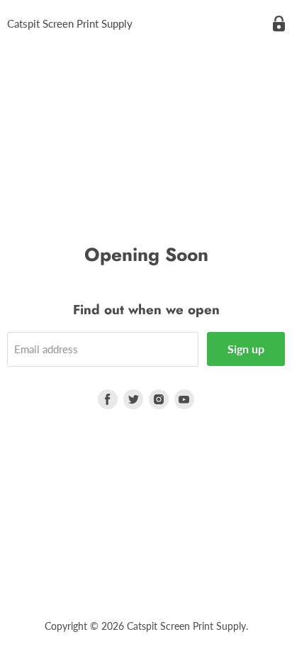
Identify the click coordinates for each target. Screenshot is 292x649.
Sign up (246, 348)
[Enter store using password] (279, 24)
